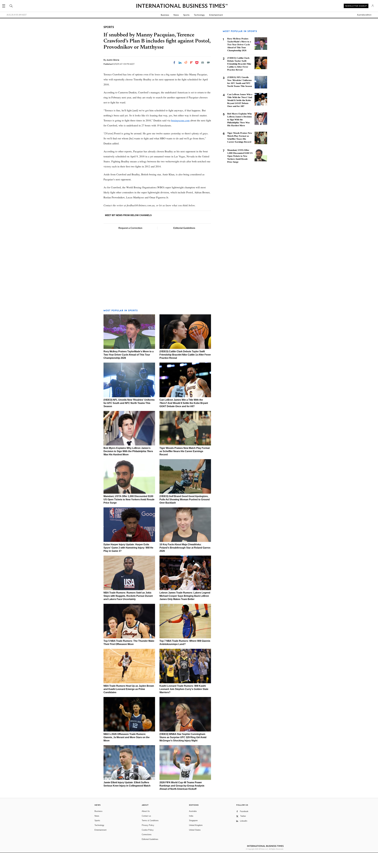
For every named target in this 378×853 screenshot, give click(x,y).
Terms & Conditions (150, 820)
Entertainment (216, 15)
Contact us (146, 816)
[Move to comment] (208, 62)
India (191, 816)
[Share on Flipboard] (191, 62)
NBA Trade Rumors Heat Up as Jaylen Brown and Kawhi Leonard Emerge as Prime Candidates (129, 689)
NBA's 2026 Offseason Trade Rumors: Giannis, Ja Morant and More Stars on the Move (127, 737)
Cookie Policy (148, 830)
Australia (193, 811)
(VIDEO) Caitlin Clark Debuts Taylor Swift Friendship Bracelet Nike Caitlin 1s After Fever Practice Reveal (185, 354)
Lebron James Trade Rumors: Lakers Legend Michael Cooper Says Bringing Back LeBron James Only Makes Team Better (184, 595)
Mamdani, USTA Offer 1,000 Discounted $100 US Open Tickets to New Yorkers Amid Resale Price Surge (129, 499)
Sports (186, 15)
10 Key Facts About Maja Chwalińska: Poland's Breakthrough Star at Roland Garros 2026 (184, 547)
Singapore (193, 820)
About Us (146, 811)
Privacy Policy (148, 825)
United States (195, 830)
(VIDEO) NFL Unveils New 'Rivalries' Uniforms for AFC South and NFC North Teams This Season (129, 403)
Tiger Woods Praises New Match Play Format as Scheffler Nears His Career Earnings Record (184, 451)
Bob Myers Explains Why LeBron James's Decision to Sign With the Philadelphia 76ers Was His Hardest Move (128, 451)
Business (165, 15)
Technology (199, 15)
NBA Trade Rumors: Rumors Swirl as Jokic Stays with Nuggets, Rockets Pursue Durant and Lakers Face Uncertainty (128, 595)
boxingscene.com (180, 120)
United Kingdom (196, 825)
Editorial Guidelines (184, 228)
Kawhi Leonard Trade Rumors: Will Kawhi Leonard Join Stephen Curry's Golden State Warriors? (183, 689)
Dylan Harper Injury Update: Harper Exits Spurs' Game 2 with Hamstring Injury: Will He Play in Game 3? (128, 547)
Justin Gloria (112, 60)
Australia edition (364, 15)
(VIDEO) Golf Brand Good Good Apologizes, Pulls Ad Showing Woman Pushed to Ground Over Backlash (184, 499)
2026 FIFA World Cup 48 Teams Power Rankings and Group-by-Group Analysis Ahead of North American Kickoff (181, 785)
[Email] (202, 62)
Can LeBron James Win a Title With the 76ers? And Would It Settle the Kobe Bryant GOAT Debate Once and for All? (183, 403)
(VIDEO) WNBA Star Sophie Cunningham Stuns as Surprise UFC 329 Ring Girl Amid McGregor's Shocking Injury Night (182, 737)
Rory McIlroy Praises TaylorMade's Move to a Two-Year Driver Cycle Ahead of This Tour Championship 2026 (129, 354)
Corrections (146, 834)
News (176, 15)
